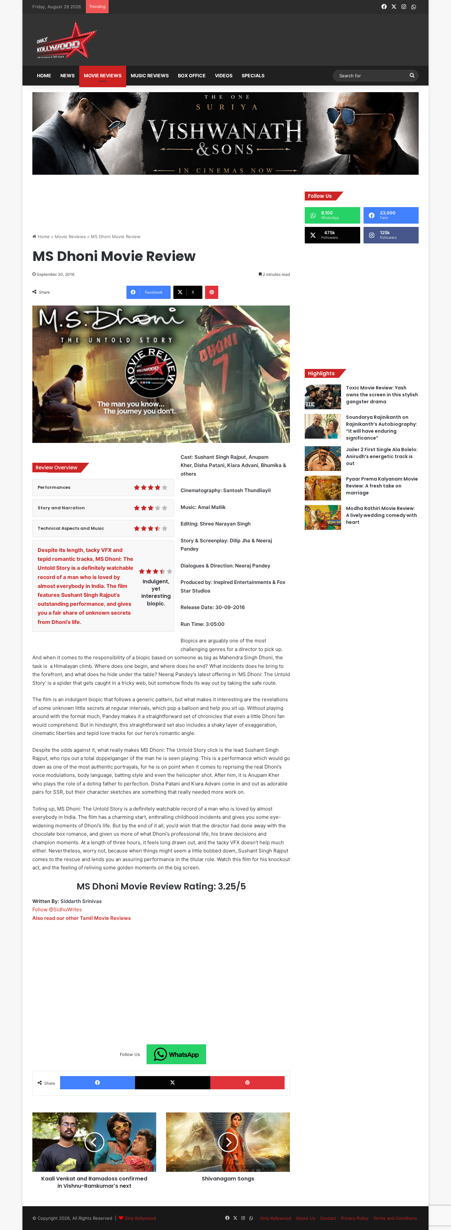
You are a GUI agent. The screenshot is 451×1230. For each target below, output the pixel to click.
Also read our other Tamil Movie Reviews (81, 918)
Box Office (192, 75)
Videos (223, 75)
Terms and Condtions (395, 1218)
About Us (305, 1218)
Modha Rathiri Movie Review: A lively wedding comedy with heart (381, 515)
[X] (172, 1082)
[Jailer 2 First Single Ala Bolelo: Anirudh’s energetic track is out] (323, 458)
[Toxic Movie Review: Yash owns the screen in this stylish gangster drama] (323, 396)
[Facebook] (97, 1082)
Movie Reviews (102, 75)
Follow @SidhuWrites (57, 909)
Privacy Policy (354, 1218)
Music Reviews (150, 75)
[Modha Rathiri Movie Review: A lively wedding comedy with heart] (323, 517)
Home (44, 75)
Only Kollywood (140, 1218)
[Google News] (176, 1054)
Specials (253, 75)
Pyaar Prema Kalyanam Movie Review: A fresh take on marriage (382, 486)
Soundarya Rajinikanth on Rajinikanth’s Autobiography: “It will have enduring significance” (381, 427)
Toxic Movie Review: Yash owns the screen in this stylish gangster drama (382, 394)
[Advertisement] (258, 40)
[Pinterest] (211, 292)
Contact (328, 1218)
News (67, 75)
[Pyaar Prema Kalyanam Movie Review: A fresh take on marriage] (323, 488)
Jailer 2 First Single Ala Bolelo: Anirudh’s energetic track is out (382, 456)
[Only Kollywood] (65, 39)
